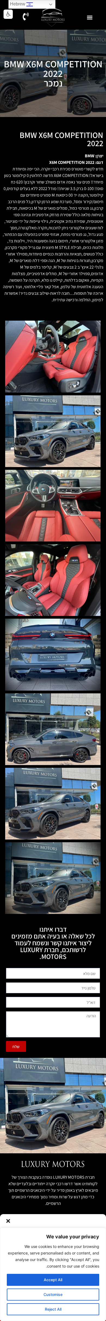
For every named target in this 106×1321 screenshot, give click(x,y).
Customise (53, 1294)
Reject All (53, 1309)
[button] (8, 1221)
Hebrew (18, 4)
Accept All (53, 1279)
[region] (53, 1274)
